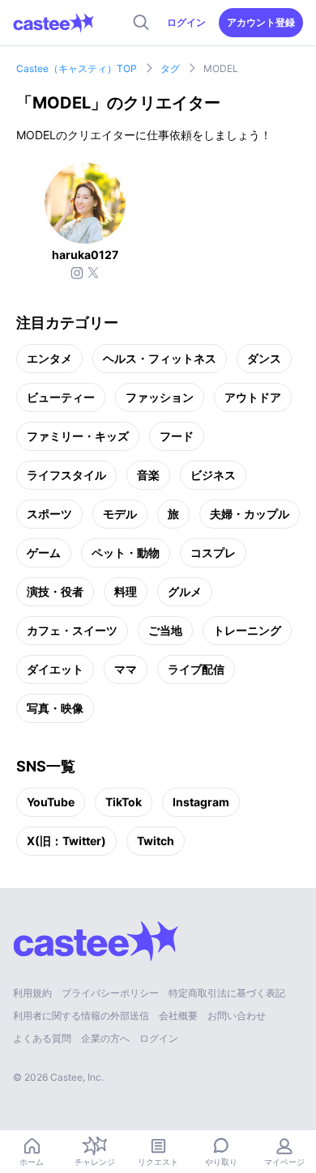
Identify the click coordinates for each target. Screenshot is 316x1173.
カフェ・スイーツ (72, 630)
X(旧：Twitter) (66, 841)
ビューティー (61, 397)
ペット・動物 (126, 552)
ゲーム (44, 552)
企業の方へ (105, 1038)
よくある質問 (42, 1038)
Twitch (155, 841)
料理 (125, 591)
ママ (125, 669)
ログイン (186, 22)
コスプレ (213, 552)
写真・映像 (55, 708)
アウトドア (252, 397)
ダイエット (55, 669)
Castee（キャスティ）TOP (76, 68)
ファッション (160, 397)
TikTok (123, 802)
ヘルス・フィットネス (159, 358)
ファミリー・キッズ (78, 436)
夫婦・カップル (249, 514)
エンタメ (49, 358)
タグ (170, 68)
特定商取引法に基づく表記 (227, 993)
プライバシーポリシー (110, 993)
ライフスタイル (66, 475)
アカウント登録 (261, 22)
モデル (120, 514)
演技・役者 (55, 591)
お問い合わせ (236, 1015)
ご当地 (165, 630)
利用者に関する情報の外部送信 (81, 1015)
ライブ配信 (196, 669)
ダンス (264, 358)
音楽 (148, 475)
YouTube (51, 802)
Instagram (201, 802)
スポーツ (49, 514)
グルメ (185, 591)
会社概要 (178, 1015)
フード (177, 436)
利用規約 (32, 993)
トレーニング (247, 630)
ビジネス (213, 475)
